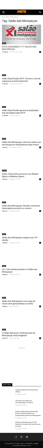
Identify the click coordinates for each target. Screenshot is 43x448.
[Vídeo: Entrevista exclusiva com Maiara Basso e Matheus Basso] (21, 161)
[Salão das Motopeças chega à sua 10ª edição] (21, 225)
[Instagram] (22, 437)
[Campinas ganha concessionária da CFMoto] (8, 393)
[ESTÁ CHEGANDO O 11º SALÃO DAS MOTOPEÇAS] (21, 34)
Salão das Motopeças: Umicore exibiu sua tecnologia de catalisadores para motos (21, 143)
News (4, 43)
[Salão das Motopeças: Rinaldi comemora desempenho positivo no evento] (21, 193)
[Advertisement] (21, 361)
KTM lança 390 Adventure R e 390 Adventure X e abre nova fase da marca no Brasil (27, 424)
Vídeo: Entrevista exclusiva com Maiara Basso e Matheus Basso (20, 175)
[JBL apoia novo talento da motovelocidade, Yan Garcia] (8, 404)
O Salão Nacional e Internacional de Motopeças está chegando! (18, 334)
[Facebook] (16, 437)
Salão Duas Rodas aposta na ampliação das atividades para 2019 (20, 111)
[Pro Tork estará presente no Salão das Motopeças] (21, 257)
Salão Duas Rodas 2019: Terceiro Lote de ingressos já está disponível (21, 79)
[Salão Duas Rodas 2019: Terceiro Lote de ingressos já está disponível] (21, 66)
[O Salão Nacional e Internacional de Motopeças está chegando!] (21, 320)
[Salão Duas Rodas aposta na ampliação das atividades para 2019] (21, 98)
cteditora (5, 147)
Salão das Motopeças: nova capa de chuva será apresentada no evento (18, 302)
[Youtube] (27, 437)
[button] (3, 12)
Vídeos (4, 170)
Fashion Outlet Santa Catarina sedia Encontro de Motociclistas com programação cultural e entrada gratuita (28, 413)
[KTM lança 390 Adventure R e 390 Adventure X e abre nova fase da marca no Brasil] (8, 425)
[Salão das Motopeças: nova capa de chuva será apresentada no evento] (21, 289)
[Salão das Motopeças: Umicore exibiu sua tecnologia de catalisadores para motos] (21, 130)
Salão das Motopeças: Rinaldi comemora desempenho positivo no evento (21, 207)
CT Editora (5, 52)
